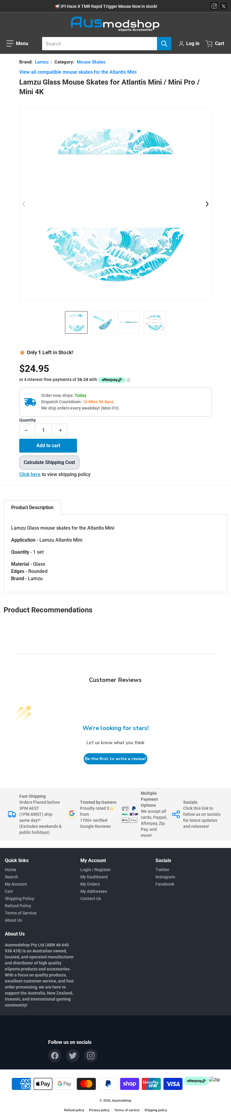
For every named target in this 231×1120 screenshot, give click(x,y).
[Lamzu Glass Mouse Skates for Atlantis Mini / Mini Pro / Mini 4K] (76, 322)
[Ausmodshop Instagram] (214, 6)
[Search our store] (164, 43)
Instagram (165, 876)
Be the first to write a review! (115, 759)
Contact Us (90, 898)
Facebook (165, 884)
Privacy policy (99, 1110)
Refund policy (74, 1110)
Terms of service (127, 1110)
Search (11, 876)
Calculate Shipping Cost (49, 462)
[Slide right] (206, 204)
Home (10, 869)
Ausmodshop (121, 1101)
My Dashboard (94, 876)
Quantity (27, 420)
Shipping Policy (19, 898)
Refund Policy (18, 905)
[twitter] (72, 1055)
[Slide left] (24, 204)
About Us (13, 920)
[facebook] (54, 1055)
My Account (16, 884)
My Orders (90, 884)
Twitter (162, 869)
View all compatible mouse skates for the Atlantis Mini (78, 72)
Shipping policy (155, 1110)
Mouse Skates (91, 62)
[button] (17, 43)
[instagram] (90, 1055)
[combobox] (104, 43)
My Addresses (93, 891)
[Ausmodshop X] (223, 6)
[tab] (32, 507)
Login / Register (95, 869)
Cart (9, 891)
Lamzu (41, 62)
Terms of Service (21, 913)
